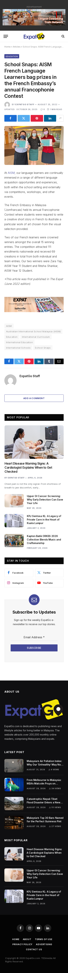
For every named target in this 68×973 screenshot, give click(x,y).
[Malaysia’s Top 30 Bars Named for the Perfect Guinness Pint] (14, 822)
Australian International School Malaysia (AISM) (33, 331)
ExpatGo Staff (24, 104)
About (27, 939)
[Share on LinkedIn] (50, 118)
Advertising (44, 944)
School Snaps (43, 347)
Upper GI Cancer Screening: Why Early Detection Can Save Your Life (45, 500)
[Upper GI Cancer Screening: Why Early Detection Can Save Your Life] (14, 500)
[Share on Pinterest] (37, 118)
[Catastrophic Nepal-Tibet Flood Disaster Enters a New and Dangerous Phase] (14, 803)
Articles (17, 46)
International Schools (18, 347)
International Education (19, 342)
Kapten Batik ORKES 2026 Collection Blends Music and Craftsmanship (44, 540)
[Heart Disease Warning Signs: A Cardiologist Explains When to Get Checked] (34, 442)
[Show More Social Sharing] (60, 118)
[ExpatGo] (34, 36)
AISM (11, 173)
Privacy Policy (22, 944)
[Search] (63, 36)
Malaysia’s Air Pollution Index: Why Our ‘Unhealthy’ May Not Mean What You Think (44, 765)
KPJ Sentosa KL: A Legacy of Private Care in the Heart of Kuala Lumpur (44, 520)
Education (12, 56)
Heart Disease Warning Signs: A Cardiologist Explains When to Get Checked (28, 467)
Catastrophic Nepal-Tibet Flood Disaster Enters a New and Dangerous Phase (43, 802)
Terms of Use (43, 939)
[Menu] (5, 36)
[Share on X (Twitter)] (24, 118)
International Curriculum (36, 336)
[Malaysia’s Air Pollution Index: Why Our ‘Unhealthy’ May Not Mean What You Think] (14, 765)
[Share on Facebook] (10, 118)
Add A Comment (34, 398)
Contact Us (34, 949)
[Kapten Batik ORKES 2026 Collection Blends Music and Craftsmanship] (14, 540)
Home (7, 46)
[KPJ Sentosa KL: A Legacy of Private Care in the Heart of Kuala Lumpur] (14, 520)
